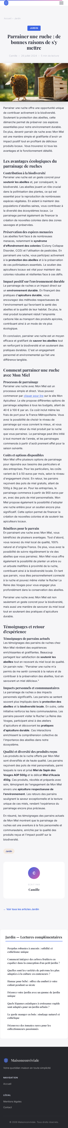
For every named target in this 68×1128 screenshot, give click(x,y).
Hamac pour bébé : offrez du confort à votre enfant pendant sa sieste (32, 983)
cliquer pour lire (33, 395)
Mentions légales (12, 1101)
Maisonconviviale (25, 1060)
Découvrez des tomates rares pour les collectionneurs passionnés (29, 1027)
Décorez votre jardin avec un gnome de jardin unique (33, 994)
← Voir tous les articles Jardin (21, 909)
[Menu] (61, 3)
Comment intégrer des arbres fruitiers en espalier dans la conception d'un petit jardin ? (33, 961)
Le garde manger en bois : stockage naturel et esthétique (33, 1016)
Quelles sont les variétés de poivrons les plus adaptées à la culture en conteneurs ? (33, 972)
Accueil (7, 18)
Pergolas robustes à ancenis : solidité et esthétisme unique (30, 950)
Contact (7, 1107)
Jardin (17, 18)
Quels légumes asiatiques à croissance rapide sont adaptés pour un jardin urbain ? (33, 1005)
